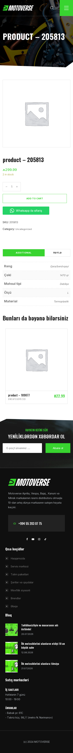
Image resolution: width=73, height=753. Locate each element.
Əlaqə (14, 606)
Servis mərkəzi (20, 566)
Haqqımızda (18, 558)
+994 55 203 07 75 (30, 523)
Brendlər (16, 598)
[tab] (24, 252)
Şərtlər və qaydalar (22, 582)
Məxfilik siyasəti (20, 590)
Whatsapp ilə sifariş (29, 210)
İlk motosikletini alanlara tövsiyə (40, 663)
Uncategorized (23, 229)
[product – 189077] (36, 359)
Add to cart (34, 198)
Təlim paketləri (20, 574)
